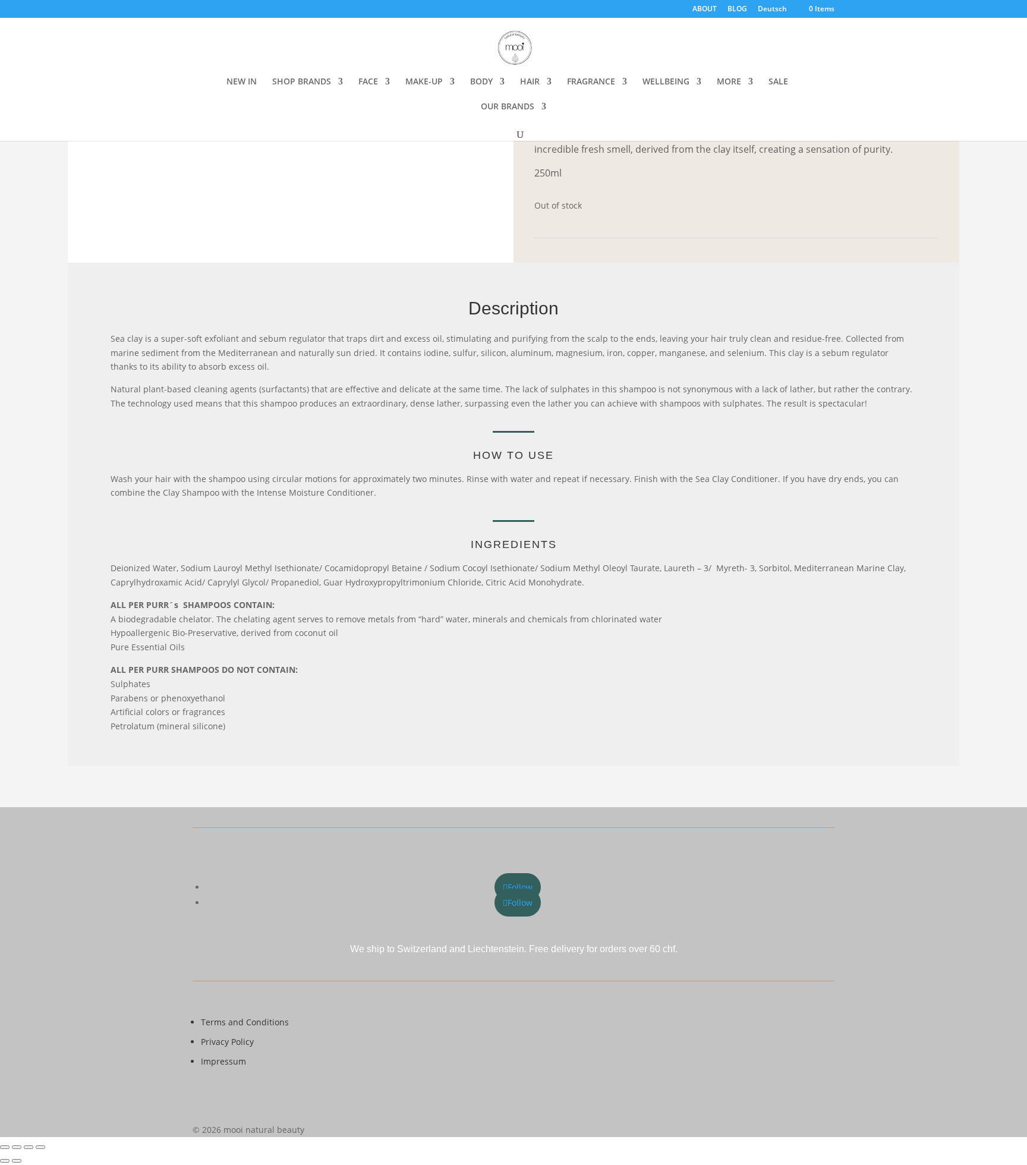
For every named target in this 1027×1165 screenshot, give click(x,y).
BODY (481, 82)
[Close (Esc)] (40, 1147)
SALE (778, 82)
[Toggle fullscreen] (16, 1147)
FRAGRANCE (591, 82)
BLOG (737, 9)
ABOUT (704, 9)
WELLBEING (665, 82)
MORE (729, 82)
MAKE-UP (424, 82)
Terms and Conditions (245, 1022)
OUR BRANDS (507, 107)
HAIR (530, 82)
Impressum (223, 1061)
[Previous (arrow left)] (5, 1161)
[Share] (28, 1147)
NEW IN (241, 82)
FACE (368, 82)
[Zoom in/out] (5, 1147)
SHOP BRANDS (301, 82)
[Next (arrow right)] (16, 1161)
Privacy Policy (227, 1041)
